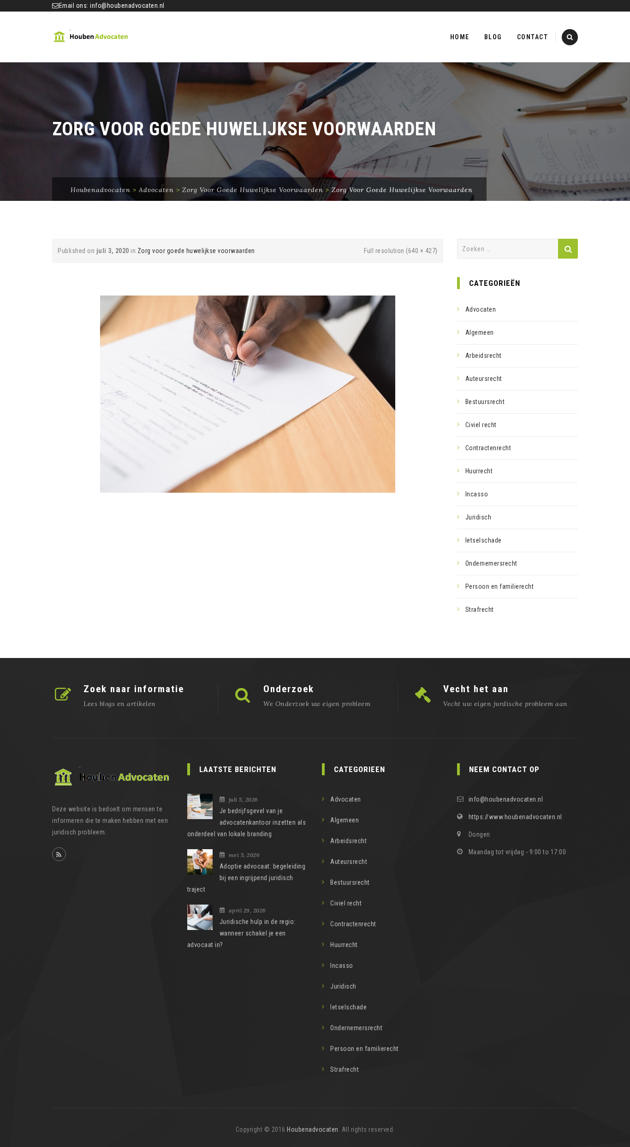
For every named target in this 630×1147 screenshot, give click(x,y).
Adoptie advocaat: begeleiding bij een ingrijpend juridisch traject (246, 878)
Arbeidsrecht (483, 355)
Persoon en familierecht (499, 586)
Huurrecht (479, 471)
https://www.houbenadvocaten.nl (515, 817)
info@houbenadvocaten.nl (127, 5)
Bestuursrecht (485, 401)
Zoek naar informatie (133, 688)
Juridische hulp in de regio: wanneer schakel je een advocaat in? (241, 933)
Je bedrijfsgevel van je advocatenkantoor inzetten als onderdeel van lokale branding (246, 822)
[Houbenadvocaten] (91, 37)
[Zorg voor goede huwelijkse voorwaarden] (247, 393)
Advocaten (480, 309)
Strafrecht (479, 609)
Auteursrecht (483, 378)
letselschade (483, 540)
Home (460, 37)
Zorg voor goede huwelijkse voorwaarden (196, 250)
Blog (493, 37)
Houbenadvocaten (313, 1129)
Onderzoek (288, 688)
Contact (532, 37)
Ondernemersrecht (491, 563)
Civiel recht (481, 425)
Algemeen (479, 332)
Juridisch (478, 517)
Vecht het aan (476, 688)
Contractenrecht (488, 448)
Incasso (476, 494)
